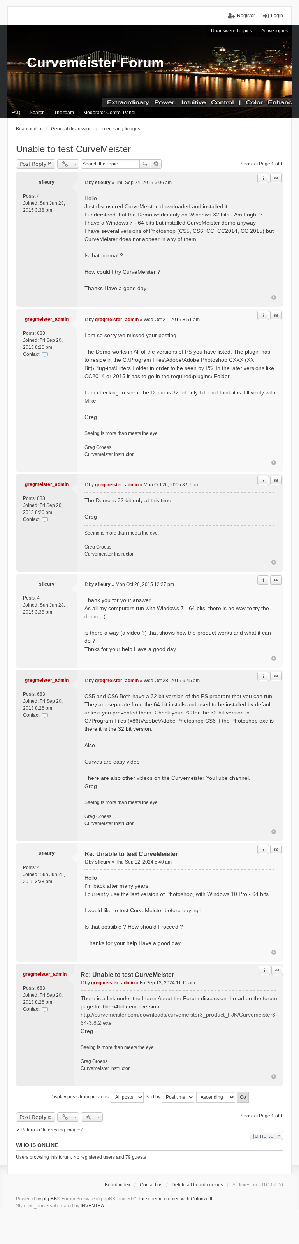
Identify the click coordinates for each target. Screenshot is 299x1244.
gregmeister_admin (47, 319)
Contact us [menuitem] (151, 1185)
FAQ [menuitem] (15, 112)
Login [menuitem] (277, 15)
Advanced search (156, 164)
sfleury (47, 182)
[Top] (273, 297)
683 (41, 333)
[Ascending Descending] (216, 1097)
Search (145, 164)
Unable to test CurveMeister (73, 149)
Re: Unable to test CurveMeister (131, 854)
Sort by (154, 1097)
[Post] (86, 182)
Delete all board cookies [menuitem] (197, 1185)
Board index (117, 1185)
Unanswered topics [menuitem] (231, 30)
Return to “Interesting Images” (52, 1130)
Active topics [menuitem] (274, 30)
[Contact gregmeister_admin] (45, 354)
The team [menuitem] (64, 112)
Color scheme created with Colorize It (172, 1199)
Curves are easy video (112, 761)
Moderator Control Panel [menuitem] (109, 112)
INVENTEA (92, 1206)
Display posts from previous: (80, 1097)
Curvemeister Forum (95, 62)
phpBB (49, 1199)
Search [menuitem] (37, 112)
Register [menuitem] (246, 15)
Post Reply (32, 163)
